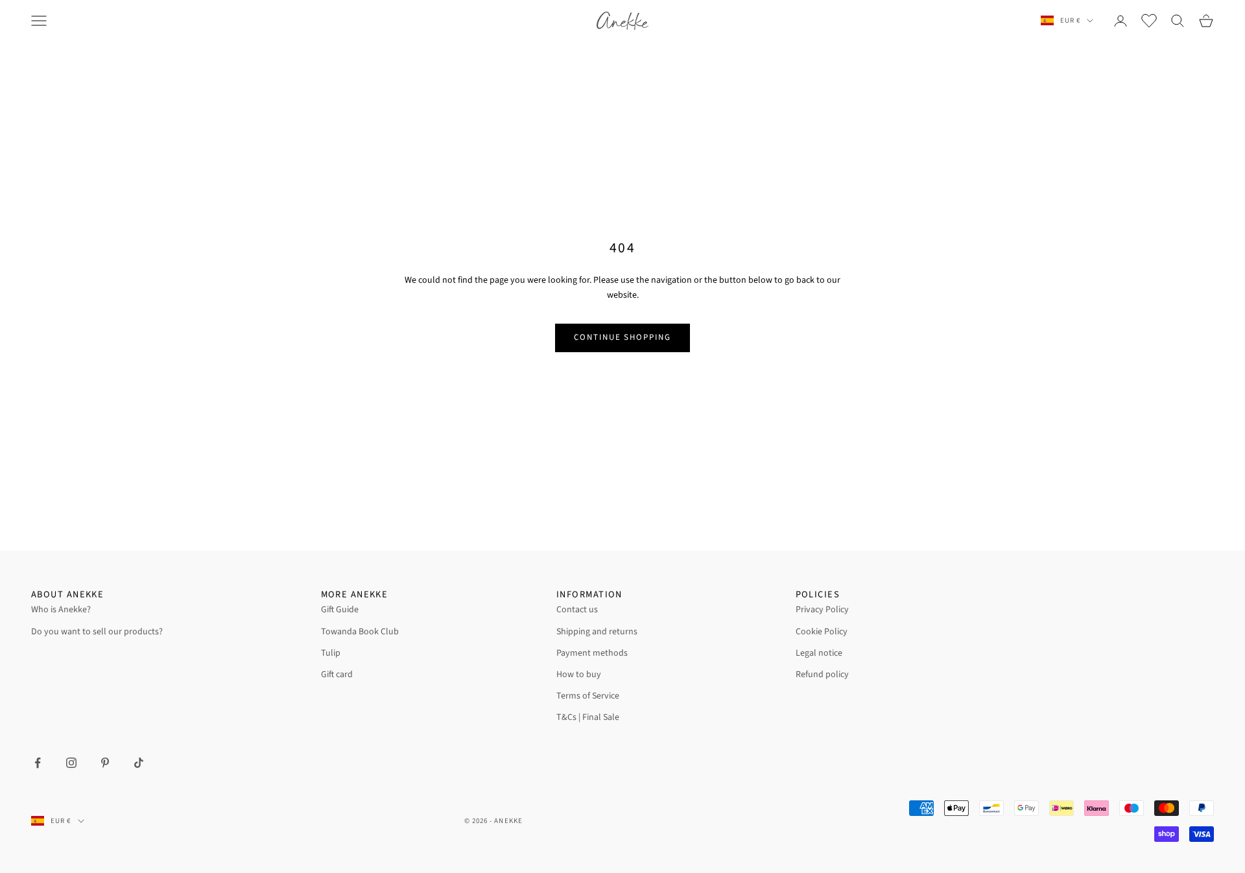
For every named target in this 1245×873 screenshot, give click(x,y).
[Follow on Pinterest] (105, 762)
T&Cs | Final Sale (587, 717)
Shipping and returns (596, 631)
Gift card (337, 674)
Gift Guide (340, 609)
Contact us (577, 609)
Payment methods (592, 653)
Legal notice (819, 653)
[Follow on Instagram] (71, 762)
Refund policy (822, 674)
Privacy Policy (822, 609)
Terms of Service (587, 695)
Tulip (330, 653)
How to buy (578, 674)
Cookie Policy (822, 631)
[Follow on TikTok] (138, 762)
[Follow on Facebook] (37, 762)
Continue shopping (622, 337)
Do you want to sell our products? (97, 631)
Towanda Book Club (360, 631)
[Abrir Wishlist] (1149, 21)
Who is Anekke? (61, 609)
